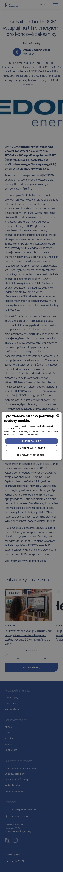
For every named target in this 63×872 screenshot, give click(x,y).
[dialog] (32, 436)
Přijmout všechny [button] (31, 441)
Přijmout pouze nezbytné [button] (31, 448)
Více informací (33, 434)
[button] (31, 455)
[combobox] (57, 415)
